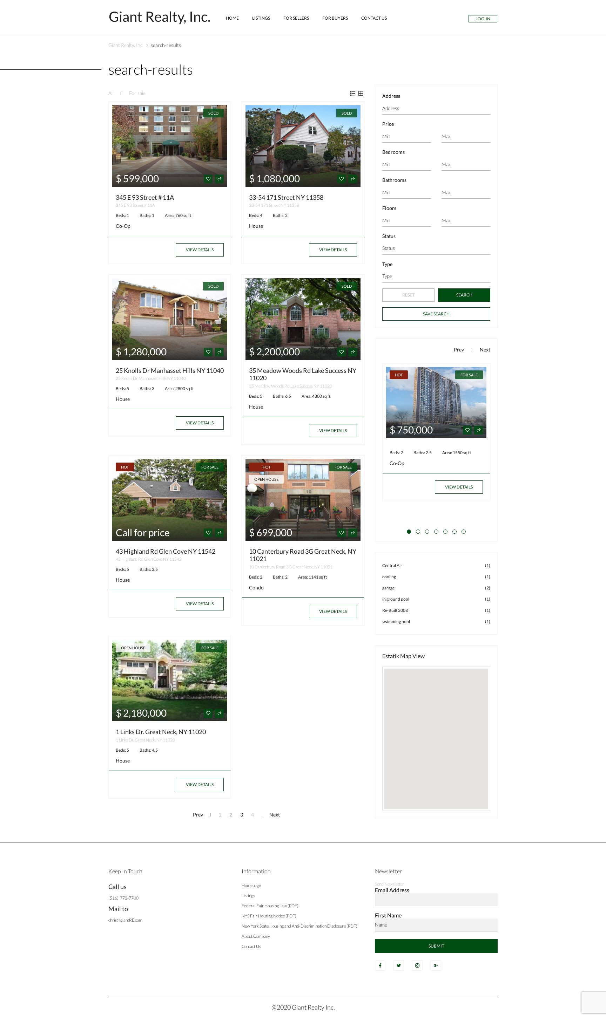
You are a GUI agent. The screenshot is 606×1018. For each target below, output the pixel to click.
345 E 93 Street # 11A (145, 197)
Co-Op (123, 226)
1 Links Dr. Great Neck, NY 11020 (161, 732)
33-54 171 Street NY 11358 (286, 197)
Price (388, 124)
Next (274, 815)
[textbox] (436, 248)
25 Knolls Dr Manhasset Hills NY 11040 (170, 370)
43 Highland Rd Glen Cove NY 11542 (165, 551)
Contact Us (374, 18)
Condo (256, 587)
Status (389, 236)
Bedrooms (393, 152)
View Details (200, 249)
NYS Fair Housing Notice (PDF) (269, 915)
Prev (198, 815)
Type (387, 264)
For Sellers (296, 18)
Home (232, 18)
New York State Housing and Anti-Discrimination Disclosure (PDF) (299, 926)
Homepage (251, 885)
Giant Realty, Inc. (125, 45)
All (111, 93)
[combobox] (436, 248)
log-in (483, 18)
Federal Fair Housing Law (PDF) (270, 905)
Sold (213, 113)
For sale (137, 93)
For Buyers (335, 18)
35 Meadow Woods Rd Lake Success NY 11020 (302, 374)
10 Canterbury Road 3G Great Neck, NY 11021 (302, 555)
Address (391, 96)
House (256, 226)
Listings (261, 18)
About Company (256, 936)
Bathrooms (394, 180)
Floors (389, 208)
